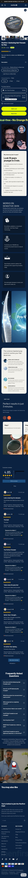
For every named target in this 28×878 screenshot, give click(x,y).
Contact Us (18, 829)
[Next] (26, 1)
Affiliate (3, 851)
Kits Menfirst (4, 841)
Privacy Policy (18, 840)
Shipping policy (4, 873)
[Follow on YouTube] (13, 859)
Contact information (14, 873)
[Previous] (1, 1)
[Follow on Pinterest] (10, 859)
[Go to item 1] (3, 38)
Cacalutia (21, 870)
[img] (11, 492)
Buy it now (14, 113)
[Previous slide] (4, 418)
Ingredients (4, 849)
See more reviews (14, 660)
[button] (19, 471)
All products (4, 829)
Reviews (3, 846)
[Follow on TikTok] (17, 859)
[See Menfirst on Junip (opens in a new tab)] (17, 663)
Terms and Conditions (20, 842)
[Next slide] (9, 418)
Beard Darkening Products (5, 832)
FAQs (16, 834)
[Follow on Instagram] (6, 859)
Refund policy (4, 872)
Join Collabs (18, 848)
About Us (3, 843)
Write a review (14, 481)
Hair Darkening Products (5, 837)
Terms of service (20, 872)
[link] (5, 51)
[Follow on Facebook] (2, 859)
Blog (16, 837)
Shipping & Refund (20, 831)
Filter (15, 486)
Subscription (18, 845)
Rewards (3, 854)
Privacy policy (12, 872)
